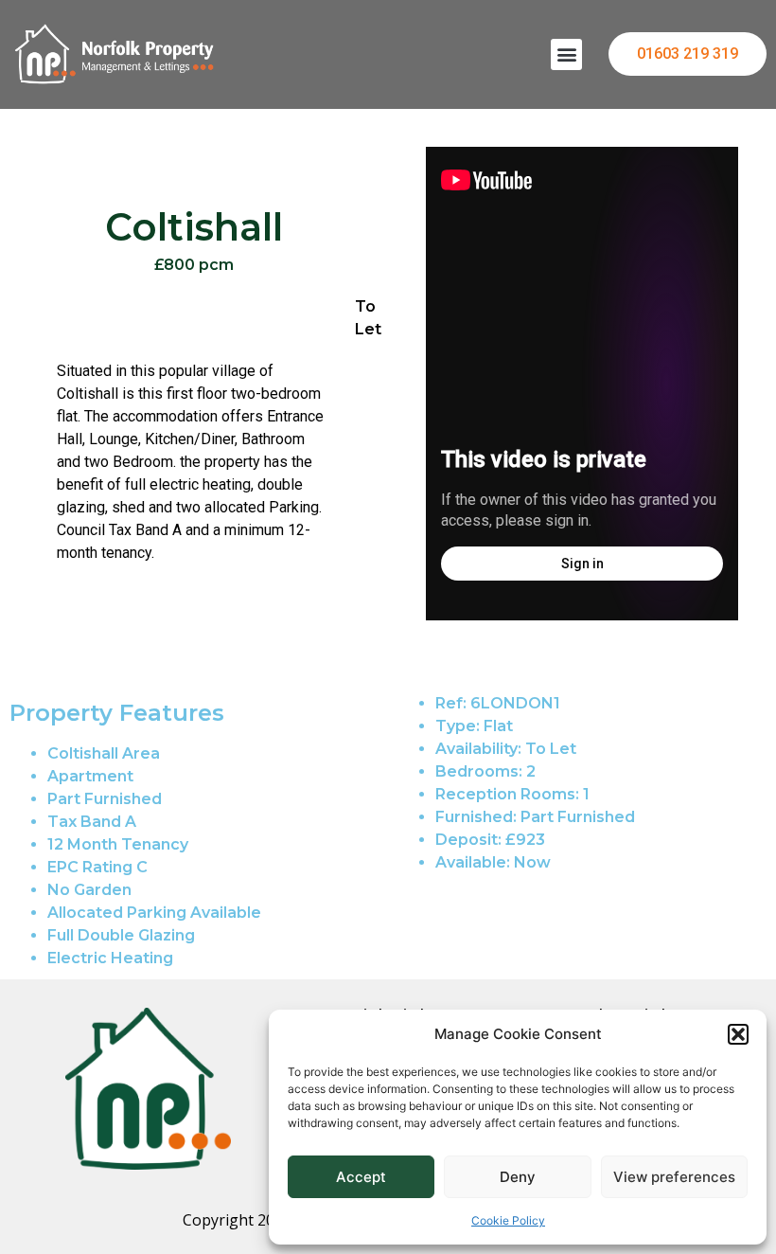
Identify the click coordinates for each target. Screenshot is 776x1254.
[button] (738, 1034)
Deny (518, 1177)
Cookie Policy (508, 1220)
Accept (361, 1177)
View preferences (674, 1177)
